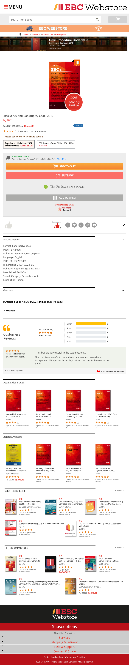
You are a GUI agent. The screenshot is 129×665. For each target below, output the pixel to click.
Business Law (47, 35)
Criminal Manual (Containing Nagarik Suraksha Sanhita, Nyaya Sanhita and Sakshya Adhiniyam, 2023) (39, 583)
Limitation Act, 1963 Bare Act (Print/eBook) (106, 415)
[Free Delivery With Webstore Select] (64, 210)
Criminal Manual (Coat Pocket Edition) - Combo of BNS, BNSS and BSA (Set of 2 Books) (71, 560)
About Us (58, 633)
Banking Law (60, 35)
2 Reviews (23, 131)
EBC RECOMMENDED (16, 548)
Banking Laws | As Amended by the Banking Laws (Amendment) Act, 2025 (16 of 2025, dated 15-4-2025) (16, 469)
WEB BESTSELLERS (15, 491)
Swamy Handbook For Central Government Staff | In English (101, 583)
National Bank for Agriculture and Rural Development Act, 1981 (105, 469)
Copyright (52, 662)
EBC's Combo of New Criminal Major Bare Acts (29, 560)
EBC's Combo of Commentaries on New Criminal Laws (108, 560)
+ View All (119, 490)
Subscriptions (64, 626)
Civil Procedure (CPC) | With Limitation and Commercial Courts (71, 503)
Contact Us (70, 633)
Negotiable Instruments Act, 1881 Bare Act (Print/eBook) (15, 415)
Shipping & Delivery (64, 642)
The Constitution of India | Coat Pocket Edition (30, 503)
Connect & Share (64, 651)
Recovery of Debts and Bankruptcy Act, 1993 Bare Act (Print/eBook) (45, 469)
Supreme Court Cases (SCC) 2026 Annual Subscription (41, 524)
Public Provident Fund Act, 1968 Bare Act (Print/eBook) (75, 469)
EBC (9, 120)
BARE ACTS (35, 35)
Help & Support (64, 647)
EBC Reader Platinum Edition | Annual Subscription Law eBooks (100, 525)
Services (64, 637)
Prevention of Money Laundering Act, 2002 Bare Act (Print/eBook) (75, 415)
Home (26, 35)
